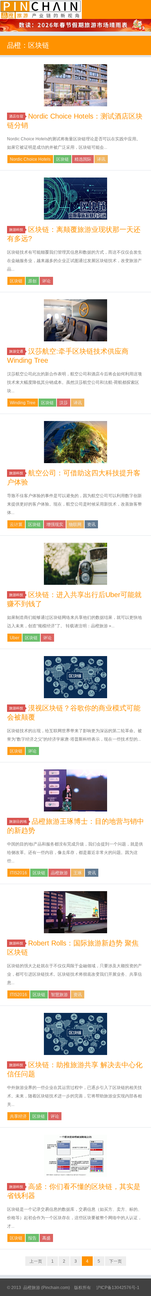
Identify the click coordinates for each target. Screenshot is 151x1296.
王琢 (77, 872)
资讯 (91, 524)
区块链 (62, 159)
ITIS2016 (18, 872)
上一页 (35, 1261)
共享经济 (18, 1116)
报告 (32, 1238)
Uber (14, 637)
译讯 (101, 159)
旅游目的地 (18, 821)
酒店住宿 (16, 116)
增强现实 (54, 524)
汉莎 (63, 402)
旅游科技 (16, 230)
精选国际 (82, 159)
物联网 (75, 524)
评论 (46, 281)
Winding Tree (22, 402)
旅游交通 (16, 351)
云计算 (16, 524)
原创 (32, 281)
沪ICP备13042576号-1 (117, 1287)
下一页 (115, 1261)
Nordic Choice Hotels (30, 159)
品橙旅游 (41, 9)
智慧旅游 (59, 994)
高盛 (46, 1238)
